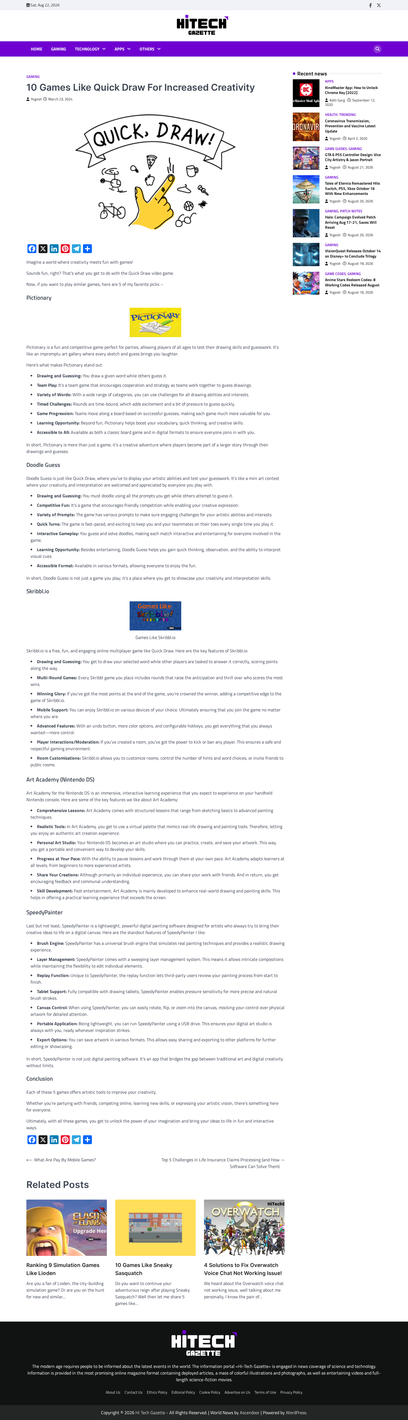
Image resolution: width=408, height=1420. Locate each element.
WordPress (296, 1412)
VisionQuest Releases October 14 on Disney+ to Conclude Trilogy (353, 253)
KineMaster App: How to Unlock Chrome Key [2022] (351, 90)
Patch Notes (351, 211)
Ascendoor (250, 1412)
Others (147, 49)
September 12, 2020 (350, 102)
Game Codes (335, 274)
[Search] (377, 49)
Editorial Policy (183, 1392)
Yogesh (36, 99)
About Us (113, 1392)
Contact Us (134, 1392)
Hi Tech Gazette (150, 1412)
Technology (87, 49)
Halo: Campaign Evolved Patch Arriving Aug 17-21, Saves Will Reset (351, 222)
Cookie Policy (209, 1392)
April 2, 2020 (357, 138)
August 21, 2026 (360, 167)
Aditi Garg (337, 100)
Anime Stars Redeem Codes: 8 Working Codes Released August (352, 282)
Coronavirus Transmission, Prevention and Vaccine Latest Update (350, 126)
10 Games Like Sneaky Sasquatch (143, 1269)
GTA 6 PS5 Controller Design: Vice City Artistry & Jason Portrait (353, 157)
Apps (119, 49)
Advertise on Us (237, 1392)
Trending (347, 115)
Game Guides (336, 149)
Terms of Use (265, 1392)
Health (331, 115)
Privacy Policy (291, 1392)
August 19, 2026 (360, 263)
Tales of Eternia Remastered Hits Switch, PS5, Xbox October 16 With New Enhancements (352, 188)
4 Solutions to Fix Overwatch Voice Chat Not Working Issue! (243, 1269)
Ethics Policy (157, 1392)
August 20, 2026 (360, 201)
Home (36, 49)
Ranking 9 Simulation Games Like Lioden (62, 1269)
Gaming (58, 49)
